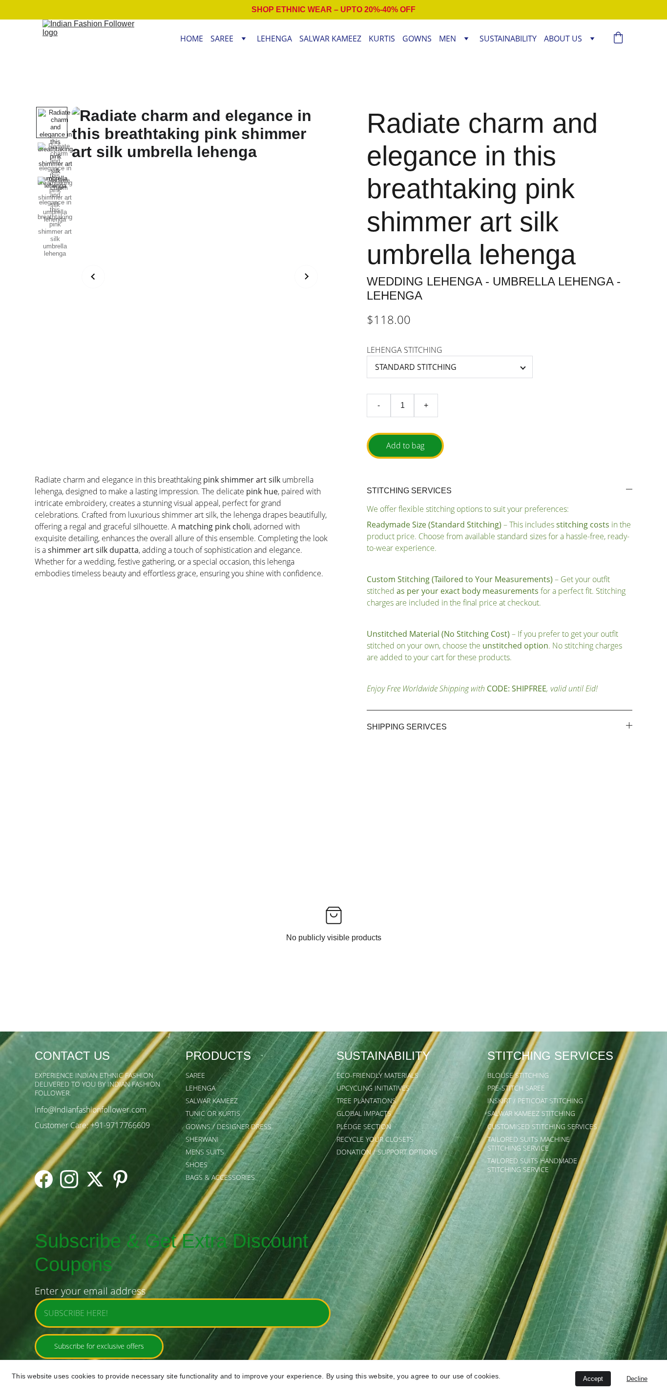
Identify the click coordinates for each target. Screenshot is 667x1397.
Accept (593, 1378)
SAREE (221, 39)
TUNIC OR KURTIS (213, 1113)
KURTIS (382, 39)
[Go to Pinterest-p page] (120, 1179)
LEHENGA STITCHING (404, 349)
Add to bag (405, 445)
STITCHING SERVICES (550, 1055)
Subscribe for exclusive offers (99, 1346)
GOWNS (417, 39)
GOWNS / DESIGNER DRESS (228, 1126)
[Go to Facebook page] (44, 1179)
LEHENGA (274, 39)
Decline (636, 1378)
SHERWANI (202, 1139)
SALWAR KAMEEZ (330, 39)
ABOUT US (563, 39)
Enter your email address (90, 1290)
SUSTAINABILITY (508, 39)
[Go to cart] (618, 38)
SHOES (197, 1164)
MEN (447, 39)
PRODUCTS (218, 1055)
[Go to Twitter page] (95, 1179)
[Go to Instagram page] (69, 1179)
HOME (191, 39)
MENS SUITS (205, 1151)
